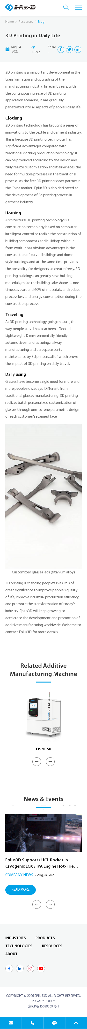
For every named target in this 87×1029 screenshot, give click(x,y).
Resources (26, 22)
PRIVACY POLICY (43, 1001)
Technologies (18, 946)
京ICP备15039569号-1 (43, 1006)
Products (45, 938)
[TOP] (76, 1023)
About (11, 954)
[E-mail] (11, 1023)
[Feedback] (54, 1023)
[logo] (20, 7)
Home (9, 22)
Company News (19, 875)
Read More (20, 890)
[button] (36, 761)
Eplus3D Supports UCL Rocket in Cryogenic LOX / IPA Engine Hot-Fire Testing (39, 864)
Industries (15, 938)
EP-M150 (43, 749)
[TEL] (32, 1023)
